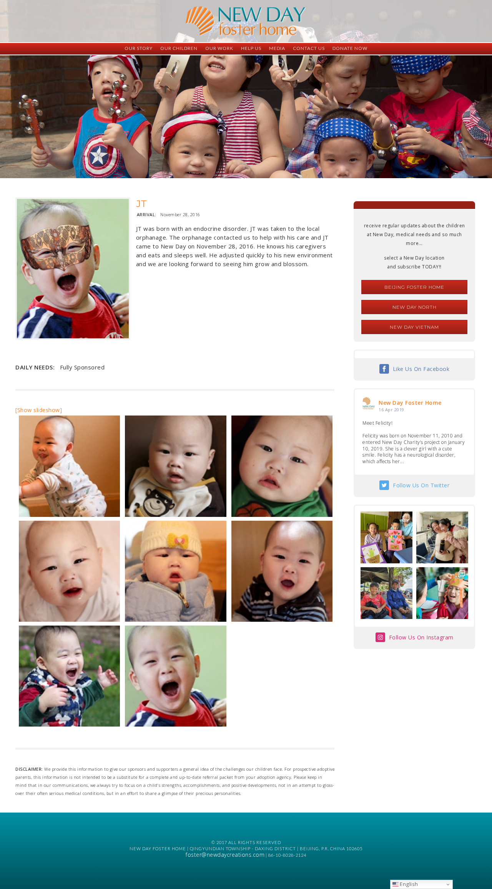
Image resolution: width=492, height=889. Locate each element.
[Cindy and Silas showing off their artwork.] (386, 537)
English (408, 884)
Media (277, 48)
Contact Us (309, 48)
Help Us (251, 48)
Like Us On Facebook (421, 368)
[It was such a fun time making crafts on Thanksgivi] (442, 593)
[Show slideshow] (38, 410)
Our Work (219, 48)
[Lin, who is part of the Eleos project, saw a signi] (442, 537)
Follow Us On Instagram (421, 637)
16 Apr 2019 (391, 409)
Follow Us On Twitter (421, 485)
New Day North (414, 307)
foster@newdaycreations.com (225, 854)
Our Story (139, 48)
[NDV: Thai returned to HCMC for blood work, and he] (386, 593)
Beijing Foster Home (414, 287)
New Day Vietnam (414, 327)
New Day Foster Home (410, 402)
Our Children (179, 48)
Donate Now (349, 48)
